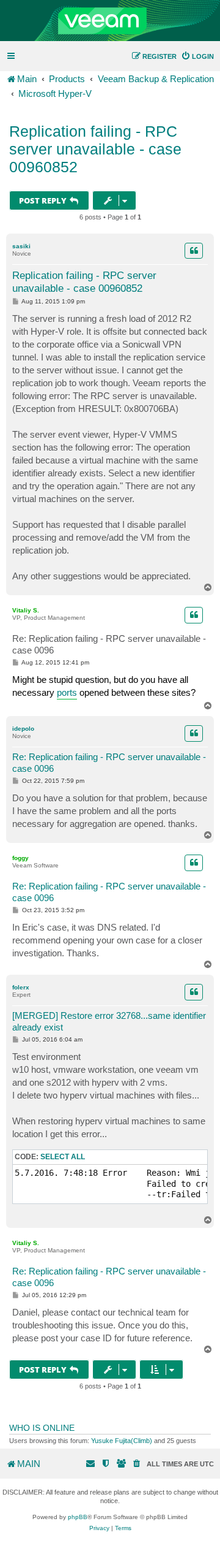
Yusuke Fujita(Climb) (121, 1440)
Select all (62, 1156)
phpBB (77, 1517)
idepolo (23, 728)
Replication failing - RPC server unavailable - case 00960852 (95, 149)
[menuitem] (197, 56)
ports (67, 692)
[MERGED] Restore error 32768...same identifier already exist (109, 1021)
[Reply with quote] (194, 251)
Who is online (42, 1428)
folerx (20, 987)
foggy (20, 858)
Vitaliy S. (25, 610)
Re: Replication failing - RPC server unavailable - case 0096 (109, 644)
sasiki (21, 246)
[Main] (110, 21)
